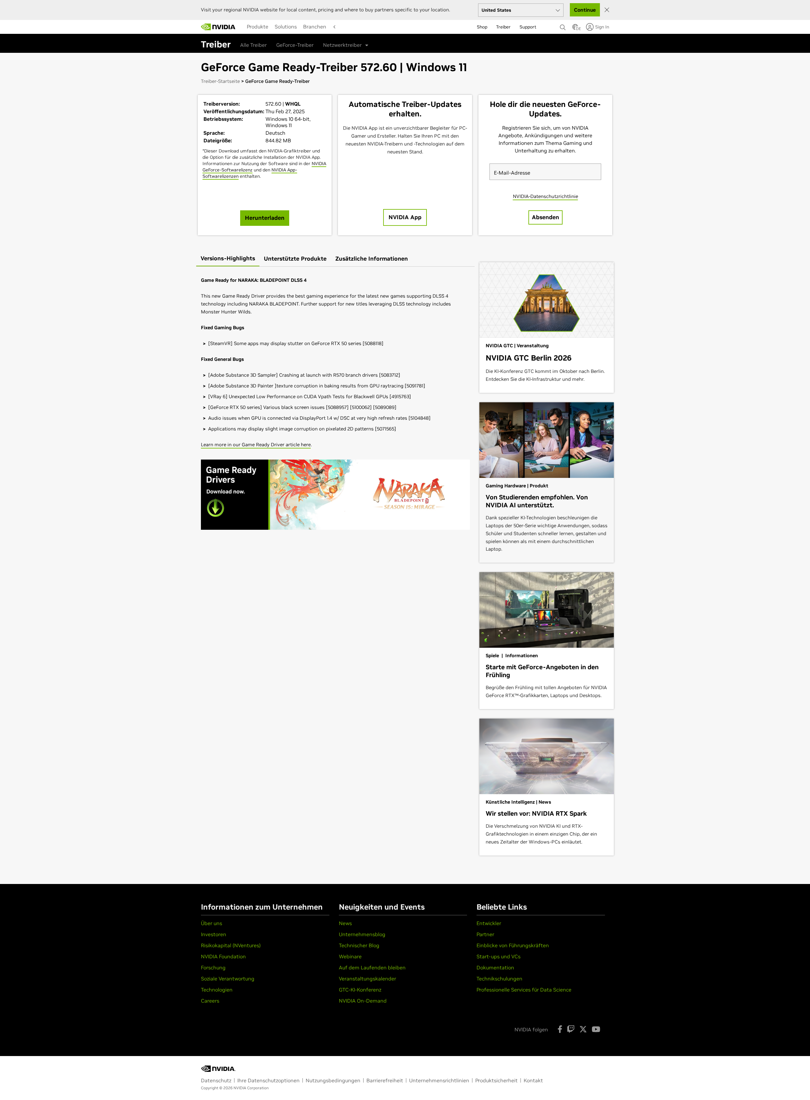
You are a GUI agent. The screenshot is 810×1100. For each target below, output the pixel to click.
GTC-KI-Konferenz (360, 989)
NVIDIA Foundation (223, 956)
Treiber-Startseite (220, 81)
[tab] (227, 259)
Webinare (350, 956)
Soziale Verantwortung (227, 978)
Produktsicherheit (496, 1080)
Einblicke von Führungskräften (513, 945)
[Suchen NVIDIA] (563, 25)
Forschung (213, 967)
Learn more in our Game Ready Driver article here (256, 445)
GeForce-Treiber (295, 45)
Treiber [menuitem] (503, 27)
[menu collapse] (242, 27)
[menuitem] (257, 27)
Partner (485, 934)
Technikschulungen (499, 978)
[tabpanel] (335, 405)
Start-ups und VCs (498, 956)
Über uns (211, 923)
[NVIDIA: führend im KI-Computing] (218, 27)
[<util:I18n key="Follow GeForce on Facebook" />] (560, 1029)
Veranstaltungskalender (367, 978)
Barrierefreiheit (384, 1080)
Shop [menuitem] (482, 27)
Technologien (217, 989)
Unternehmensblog (362, 934)
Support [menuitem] (528, 27)
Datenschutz (216, 1080)
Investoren (213, 934)
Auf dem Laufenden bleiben (372, 967)
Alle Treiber (253, 45)
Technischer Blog (359, 945)
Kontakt (533, 1080)
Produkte (257, 26)
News (345, 923)
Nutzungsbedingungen (333, 1080)
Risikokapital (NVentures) (231, 945)
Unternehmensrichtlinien (439, 1080)
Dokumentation (495, 967)
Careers (210, 1001)
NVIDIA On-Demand (363, 1001)
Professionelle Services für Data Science (524, 989)
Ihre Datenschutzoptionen (268, 1080)
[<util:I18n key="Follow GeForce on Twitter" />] (583, 1029)
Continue (585, 10)
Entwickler (489, 923)
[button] (575, 29)
